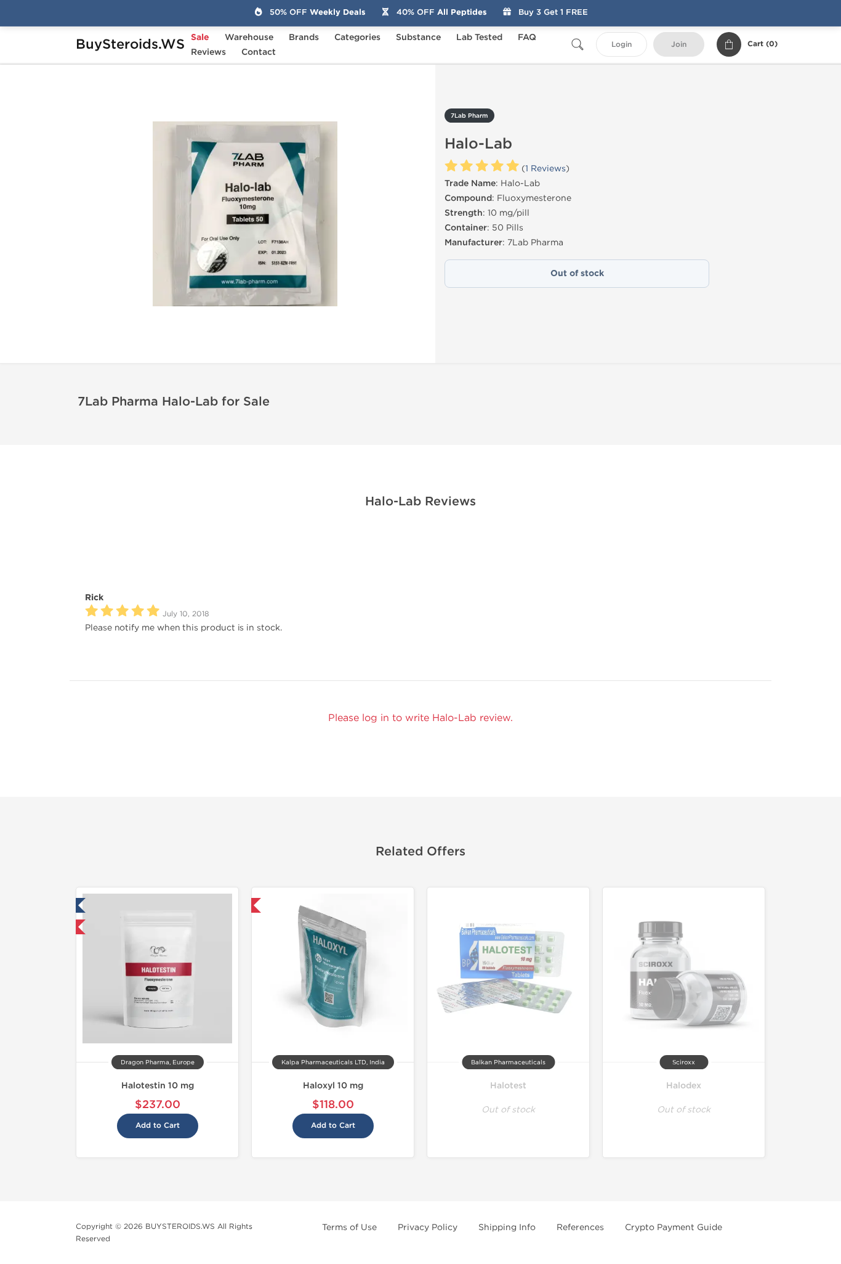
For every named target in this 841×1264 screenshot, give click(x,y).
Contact (258, 52)
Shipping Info (507, 1227)
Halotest (508, 1085)
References (580, 1227)
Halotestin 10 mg (157, 1085)
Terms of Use (349, 1227)
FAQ (527, 37)
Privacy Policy (427, 1227)
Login (621, 44)
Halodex (683, 1085)
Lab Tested (479, 37)
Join (678, 44)
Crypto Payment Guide (673, 1227)
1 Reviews (545, 168)
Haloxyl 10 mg (333, 1085)
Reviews (208, 52)
